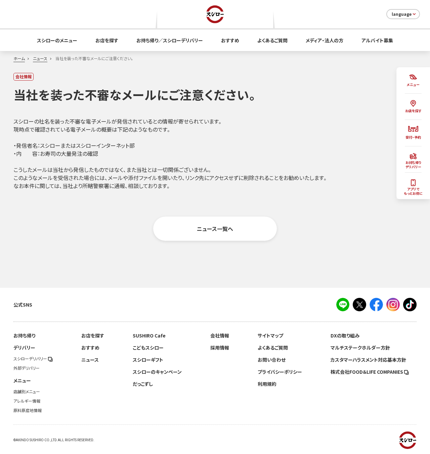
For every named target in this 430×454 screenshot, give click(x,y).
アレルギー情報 (26, 401)
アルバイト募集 (377, 40)
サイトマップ (270, 335)
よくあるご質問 (272, 40)
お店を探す (106, 40)
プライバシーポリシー (280, 371)
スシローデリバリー (30, 359)
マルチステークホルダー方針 (360, 347)
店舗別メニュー (26, 392)
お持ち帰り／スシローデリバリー (169, 40)
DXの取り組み (345, 335)
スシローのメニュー (57, 40)
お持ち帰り (24, 335)
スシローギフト (148, 359)
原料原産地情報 (27, 410)
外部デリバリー (26, 368)
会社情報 (219, 335)
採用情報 (219, 347)
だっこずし (143, 383)
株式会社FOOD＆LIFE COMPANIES (367, 371)
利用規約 (267, 383)
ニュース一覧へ (215, 229)
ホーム (19, 58)
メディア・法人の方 (324, 40)
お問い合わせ (272, 359)
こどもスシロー (148, 347)
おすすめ (230, 40)
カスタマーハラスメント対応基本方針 (368, 359)
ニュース (40, 58)
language (402, 14)
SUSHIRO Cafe (149, 335)
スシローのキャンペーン (157, 371)
